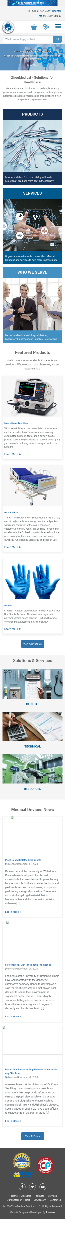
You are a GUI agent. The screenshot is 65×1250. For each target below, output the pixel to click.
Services (52, 1196)
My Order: (52, 16)
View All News (32, 1136)
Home (14, 1196)
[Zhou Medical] (8, 27)
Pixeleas (50, 1212)
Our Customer (14, 1200)
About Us (26, 1196)
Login (33, 11)
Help (27, 1200)
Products (39, 1196)
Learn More (32, 65)
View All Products (32, 644)
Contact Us (55, 1200)
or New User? (49, 11)
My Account (40, 1200)
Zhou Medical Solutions (23, 1206)
